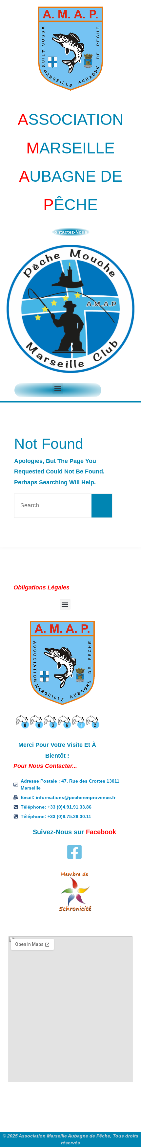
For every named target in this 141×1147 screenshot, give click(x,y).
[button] (57, 388)
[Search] (101, 505)
